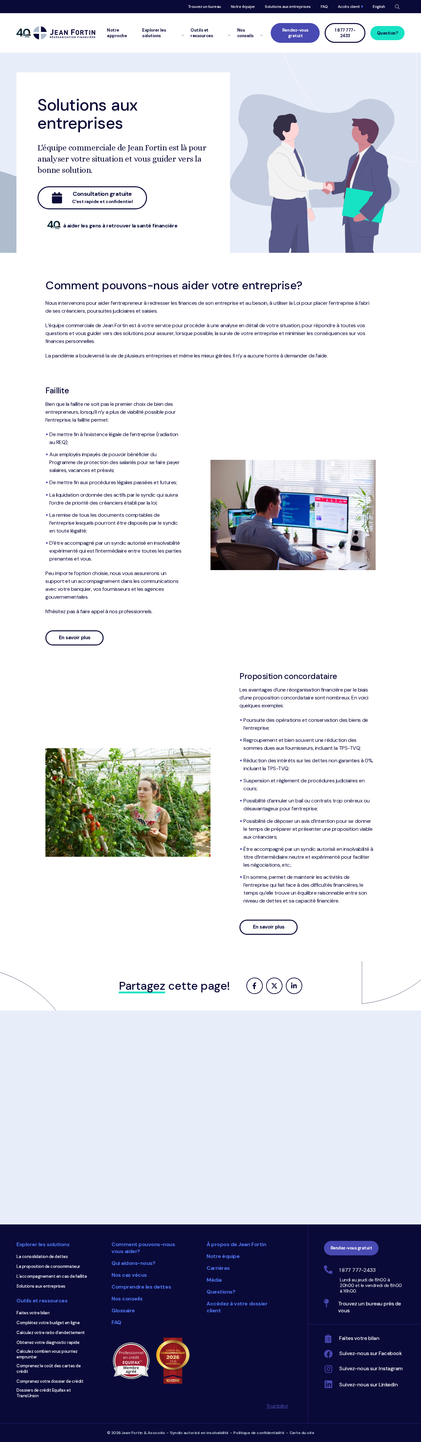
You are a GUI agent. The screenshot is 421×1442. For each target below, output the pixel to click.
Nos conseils (126, 1298)
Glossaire (123, 1310)
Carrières (218, 1268)
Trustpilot (277, 1406)
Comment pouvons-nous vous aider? (143, 1248)
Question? (387, 33)
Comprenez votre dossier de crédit (49, 1381)
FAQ (324, 6)
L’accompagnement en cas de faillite (51, 1276)
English (379, 6)
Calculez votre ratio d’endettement (50, 1332)
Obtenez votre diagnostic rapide (47, 1342)
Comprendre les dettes (141, 1286)
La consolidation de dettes (42, 1256)
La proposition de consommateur (48, 1266)
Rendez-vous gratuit (295, 33)
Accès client (349, 6)
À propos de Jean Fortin (236, 1244)
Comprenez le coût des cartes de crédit (48, 1368)
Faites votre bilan (32, 1313)
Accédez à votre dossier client (237, 1307)
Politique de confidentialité (258, 1432)
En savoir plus (81, 639)
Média (214, 1279)
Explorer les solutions (42, 1244)
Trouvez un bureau (204, 6)
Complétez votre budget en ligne (48, 1322)
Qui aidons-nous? (133, 1263)
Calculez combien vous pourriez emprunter (47, 1354)
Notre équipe (243, 6)
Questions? (221, 1291)
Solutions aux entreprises (288, 6)
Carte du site (301, 1432)
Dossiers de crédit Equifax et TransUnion (43, 1393)
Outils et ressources (41, 1300)
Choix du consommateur (176, 1361)
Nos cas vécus (129, 1275)
